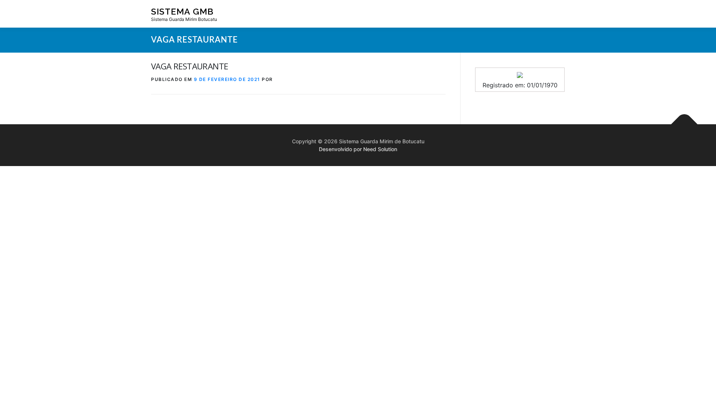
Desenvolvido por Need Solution (358, 149)
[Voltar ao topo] (684, 124)
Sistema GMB (182, 11)
